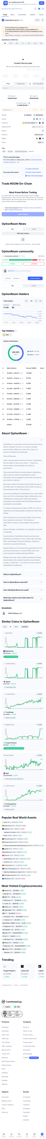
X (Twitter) (26, 1097)
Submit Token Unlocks (34, 172)
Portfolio (4, 1073)
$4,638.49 (15, 939)
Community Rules (29, 1046)
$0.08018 (15, 949)
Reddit (25, 1116)
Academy (5, 1027)
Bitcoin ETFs (6, 1050)
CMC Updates (7, 1046)
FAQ (3, 1108)
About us (26, 1027)
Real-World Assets (8, 1061)
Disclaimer (26, 1050)
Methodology (27, 1054)
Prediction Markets (21, 151)
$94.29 (13, 907)
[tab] (30, 83)
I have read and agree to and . (23, 209)
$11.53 (14, 929)
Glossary (5, 1112)
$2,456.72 (15, 900)
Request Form (6, 1101)
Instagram (26, 1108)
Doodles (4, 1080)
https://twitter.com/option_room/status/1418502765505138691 (24, 35)
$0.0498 (14, 890)
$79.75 (15, 910)
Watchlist (5, 1076)
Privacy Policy (28, 1035)
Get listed (5, 1097)
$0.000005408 (17, 946)
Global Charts (6, 1065)
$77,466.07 (14, 894)
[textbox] (25, 272)
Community (27, 1101)
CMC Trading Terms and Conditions (31, 208)
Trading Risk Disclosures (14, 210)
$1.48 (12, 897)
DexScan (5, 1057)
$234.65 (14, 952)
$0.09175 (15, 926)
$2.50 (17, 923)
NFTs (3, 1069)
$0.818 (12, 936)
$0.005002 (16, 916)
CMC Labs (5, 1035)
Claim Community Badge (35, 176)
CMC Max (5, 1038)
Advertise (5, 1031)
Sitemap (4, 1084)
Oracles (10, 151)
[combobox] (23, 88)
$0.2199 (14, 920)
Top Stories (6, 1042)
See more (41, 256)
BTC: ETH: (15, 9)
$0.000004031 (16, 933)
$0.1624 (14, 942)
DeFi (4, 151)
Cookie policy (27, 1042)
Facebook (26, 1112)
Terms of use (27, 1031)
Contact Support (7, 1105)
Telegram (26, 1105)
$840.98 (14, 903)
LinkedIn (26, 1120)
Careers (26, 1057)
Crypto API (5, 1054)
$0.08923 (12, 913)
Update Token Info (33, 169)
